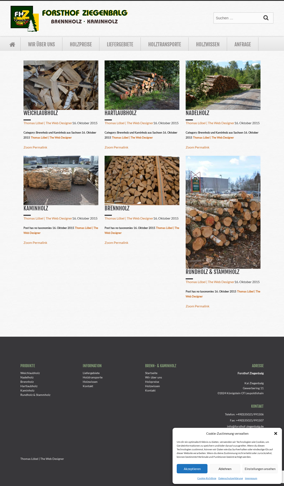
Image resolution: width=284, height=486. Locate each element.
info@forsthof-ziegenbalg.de (245, 426)
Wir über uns (41, 44)
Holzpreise (81, 44)
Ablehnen (225, 469)
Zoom (27, 147)
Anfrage (243, 44)
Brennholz (27, 381)
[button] (276, 433)
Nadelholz (26, 377)
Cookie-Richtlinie (206, 478)
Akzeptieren (192, 469)
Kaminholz (27, 390)
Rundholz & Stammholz (35, 394)
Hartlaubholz (28, 386)
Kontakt (88, 386)
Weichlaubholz (30, 373)
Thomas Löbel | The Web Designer (47, 123)
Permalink (40, 147)
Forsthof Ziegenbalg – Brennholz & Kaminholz (12, 44)
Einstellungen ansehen (260, 469)
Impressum (251, 478)
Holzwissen (208, 44)
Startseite (151, 373)
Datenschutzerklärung (230, 478)
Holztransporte (164, 44)
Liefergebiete (120, 44)
